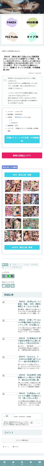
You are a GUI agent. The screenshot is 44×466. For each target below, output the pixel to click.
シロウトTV (8, 267)
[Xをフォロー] (8, 286)
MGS (6, 264)
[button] (12, 276)
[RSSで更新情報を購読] (13, 286)
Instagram (14, 123)
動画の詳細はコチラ (22, 155)
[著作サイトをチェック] (4, 286)
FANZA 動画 (22, 247)
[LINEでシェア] (8, 276)
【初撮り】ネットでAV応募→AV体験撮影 (22, 139)
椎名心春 (18, 117)
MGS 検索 (22, 175)
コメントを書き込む (22, 440)
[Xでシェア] (4, 276)
